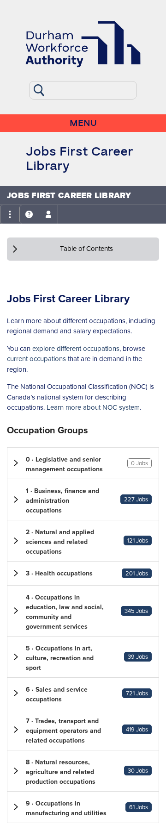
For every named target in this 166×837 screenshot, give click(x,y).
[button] (83, 463)
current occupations (36, 359)
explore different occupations (75, 349)
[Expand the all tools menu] (9, 214)
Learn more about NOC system (93, 407)
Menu (83, 123)
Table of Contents (86, 249)
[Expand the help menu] (29, 214)
